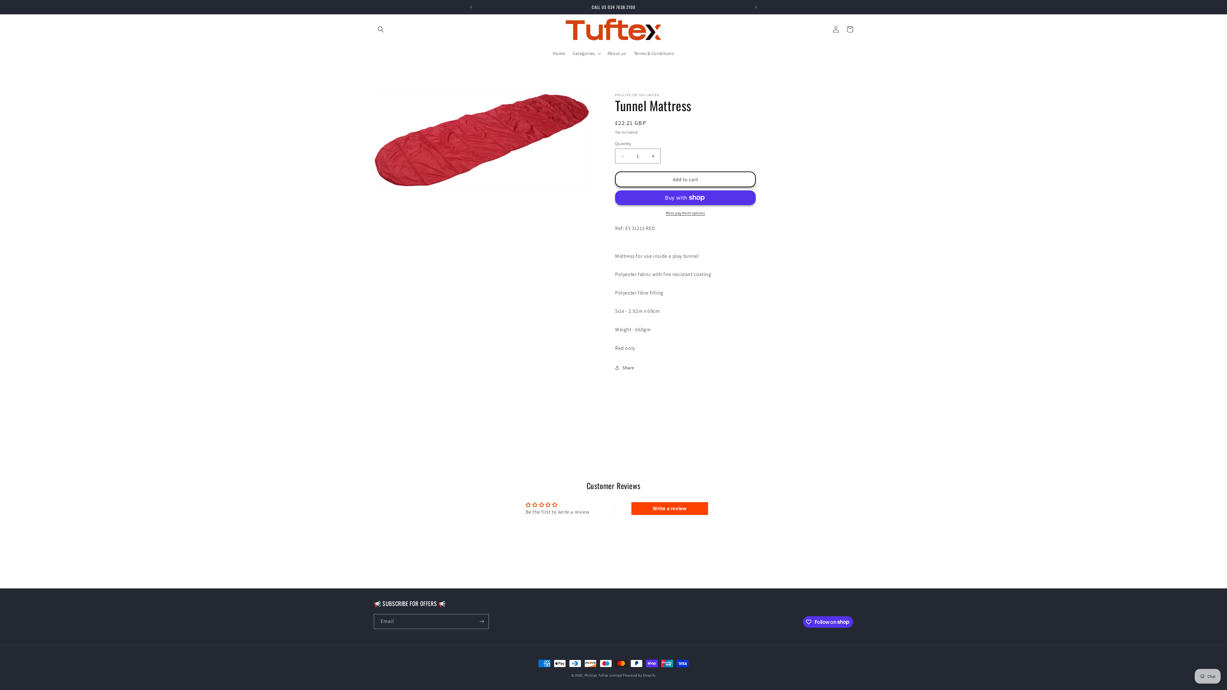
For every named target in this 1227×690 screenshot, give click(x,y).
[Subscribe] (482, 621)
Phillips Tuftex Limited (603, 675)
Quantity (623, 143)
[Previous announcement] (471, 7)
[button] (381, 29)
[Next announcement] (756, 7)
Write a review (669, 508)
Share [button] (628, 368)
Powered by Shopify (639, 675)
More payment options (685, 213)
